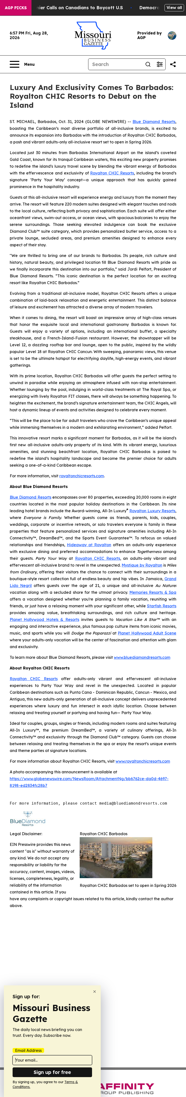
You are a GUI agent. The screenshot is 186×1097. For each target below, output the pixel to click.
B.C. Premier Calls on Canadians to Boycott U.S (70, 7)
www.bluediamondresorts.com (142, 657)
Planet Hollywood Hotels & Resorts (44, 619)
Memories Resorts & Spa (152, 592)
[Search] (148, 64)
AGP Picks (16, 7)
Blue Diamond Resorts (153, 121)
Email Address (28, 1050)
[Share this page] (173, 64)
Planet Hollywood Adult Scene (147, 633)
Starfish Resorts (161, 605)
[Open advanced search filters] (159, 64)
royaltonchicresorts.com (81, 475)
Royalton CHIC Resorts (112, 173)
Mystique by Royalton (142, 565)
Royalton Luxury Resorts (152, 510)
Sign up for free (52, 1072)
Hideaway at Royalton (89, 544)
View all (174, 7)
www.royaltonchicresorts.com (143, 761)
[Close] (94, 991)
